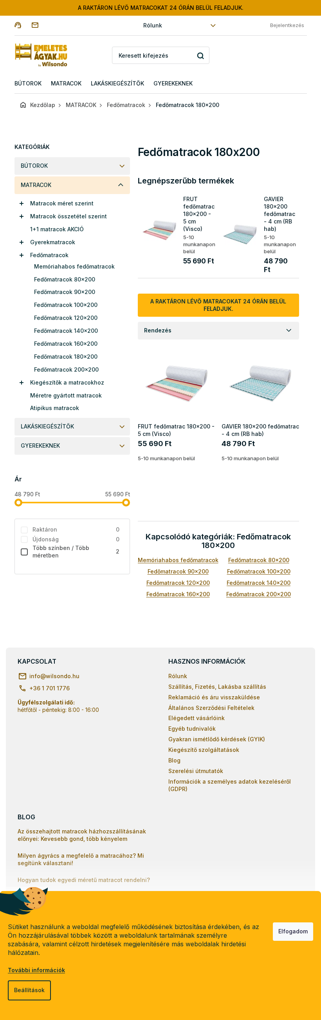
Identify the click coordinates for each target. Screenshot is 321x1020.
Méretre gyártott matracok (66, 395)
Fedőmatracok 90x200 (64, 292)
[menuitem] (27, 83)
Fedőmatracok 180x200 (65, 356)
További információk (36, 970)
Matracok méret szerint (62, 203)
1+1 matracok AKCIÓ (57, 229)
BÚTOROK (34, 165)
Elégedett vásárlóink (196, 718)
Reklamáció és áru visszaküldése (214, 697)
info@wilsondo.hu (54, 676)
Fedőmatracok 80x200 (64, 279)
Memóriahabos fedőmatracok (74, 266)
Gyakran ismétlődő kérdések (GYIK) (216, 739)
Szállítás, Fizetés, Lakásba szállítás (217, 686)
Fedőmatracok (49, 255)
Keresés (200, 55)
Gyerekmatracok (52, 242)
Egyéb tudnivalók (192, 728)
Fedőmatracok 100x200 (65, 304)
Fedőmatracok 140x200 (66, 330)
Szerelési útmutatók (195, 771)
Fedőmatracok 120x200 (65, 317)
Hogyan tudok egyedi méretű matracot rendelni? (84, 880)
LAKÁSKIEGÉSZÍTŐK (47, 426)
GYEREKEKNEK (40, 445)
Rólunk (152, 25)
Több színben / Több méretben (76, 551)
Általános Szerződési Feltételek (211, 707)
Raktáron (76, 529)
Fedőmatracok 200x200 (66, 369)
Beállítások (29, 990)
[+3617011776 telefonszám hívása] (22, 25)
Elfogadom (293, 931)
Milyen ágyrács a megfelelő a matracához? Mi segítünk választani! (81, 859)
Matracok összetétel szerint (68, 216)
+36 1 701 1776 (49, 688)
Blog (174, 760)
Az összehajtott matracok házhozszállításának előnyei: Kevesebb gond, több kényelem (82, 835)
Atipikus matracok (54, 408)
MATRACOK (36, 184)
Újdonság (76, 539)
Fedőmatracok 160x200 (65, 343)
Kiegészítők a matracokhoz (67, 382)
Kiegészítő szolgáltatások (203, 749)
